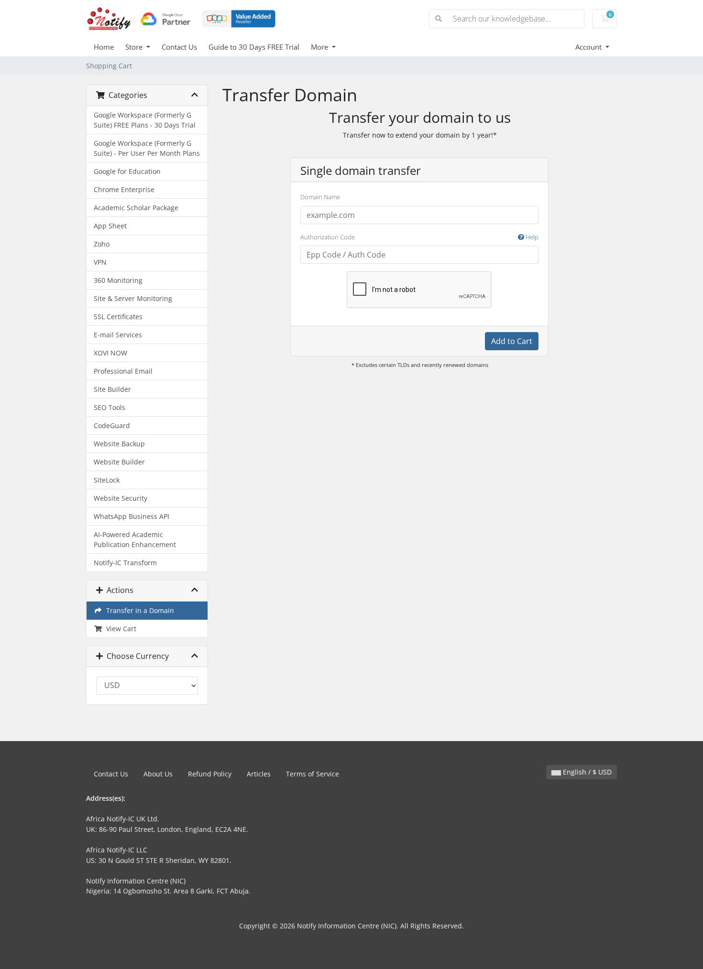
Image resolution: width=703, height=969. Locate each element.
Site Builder (112, 389)
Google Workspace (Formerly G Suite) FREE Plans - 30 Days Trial (145, 119)
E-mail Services (118, 334)
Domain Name (320, 197)
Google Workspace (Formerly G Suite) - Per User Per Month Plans (147, 148)
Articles (259, 773)
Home (104, 47)
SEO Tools (109, 407)
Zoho (102, 243)
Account (589, 47)
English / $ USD (586, 771)
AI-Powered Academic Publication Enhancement (135, 539)
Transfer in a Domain (138, 610)
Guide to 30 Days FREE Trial (254, 47)
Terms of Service (312, 773)
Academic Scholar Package (136, 207)
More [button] (320, 47)
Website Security (120, 498)
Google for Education (127, 171)
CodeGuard (112, 425)
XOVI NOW (110, 352)
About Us (158, 773)
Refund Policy (209, 773)
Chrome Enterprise (124, 189)
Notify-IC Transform (125, 562)
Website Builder (119, 461)
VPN (100, 262)
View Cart (119, 628)
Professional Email (123, 371)
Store (134, 47)
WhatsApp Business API (131, 516)
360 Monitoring (118, 280)
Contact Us (179, 47)
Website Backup (119, 443)
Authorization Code (419, 237)
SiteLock (107, 479)
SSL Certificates (118, 316)
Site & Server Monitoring (133, 298)
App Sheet (110, 225)
